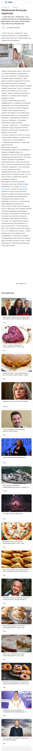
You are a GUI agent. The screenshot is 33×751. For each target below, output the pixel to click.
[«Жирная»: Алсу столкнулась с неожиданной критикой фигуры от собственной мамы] (16, 704)
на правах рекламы (13, 27)
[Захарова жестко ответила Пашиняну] (16, 395)
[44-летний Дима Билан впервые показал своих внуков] (16, 423)
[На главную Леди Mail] (9, 2)
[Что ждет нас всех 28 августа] (16, 507)
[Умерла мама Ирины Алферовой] (16, 451)
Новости (15, 7)
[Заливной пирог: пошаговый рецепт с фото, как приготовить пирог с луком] (16, 367)
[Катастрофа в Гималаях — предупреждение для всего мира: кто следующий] (16, 479)
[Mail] (6, 2)
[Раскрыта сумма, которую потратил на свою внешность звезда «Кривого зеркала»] (16, 592)
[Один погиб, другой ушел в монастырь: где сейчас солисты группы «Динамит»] (16, 311)
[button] (16, 56)
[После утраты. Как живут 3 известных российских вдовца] (16, 732)
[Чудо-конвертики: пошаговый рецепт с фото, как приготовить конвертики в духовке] (16, 564)
